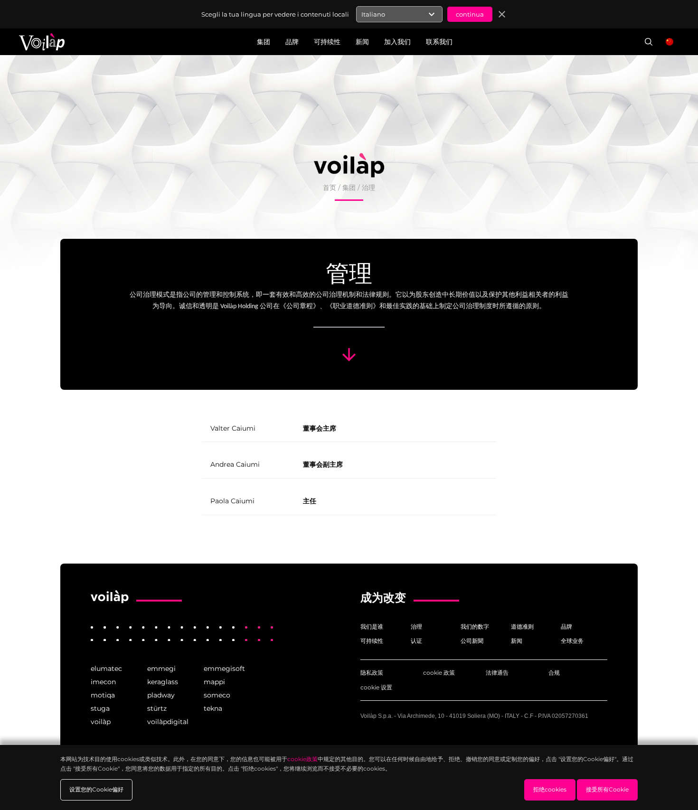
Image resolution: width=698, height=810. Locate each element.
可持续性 (371, 640)
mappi (214, 682)
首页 (329, 187)
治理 (416, 626)
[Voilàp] (110, 596)
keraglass (162, 682)
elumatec (106, 668)
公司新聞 (472, 640)
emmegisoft (224, 668)
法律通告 (497, 672)
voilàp (101, 721)
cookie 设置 (376, 687)
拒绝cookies (549, 789)
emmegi (161, 668)
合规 (554, 672)
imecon (103, 682)
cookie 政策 (439, 672)
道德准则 (522, 626)
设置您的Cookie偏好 (96, 789)
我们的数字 (475, 626)
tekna (213, 708)
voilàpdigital (168, 721)
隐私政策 (371, 672)
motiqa (103, 695)
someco (217, 695)
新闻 (516, 640)
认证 (416, 640)
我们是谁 (371, 626)
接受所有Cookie (607, 789)
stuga (100, 708)
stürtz (157, 708)
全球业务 (572, 640)
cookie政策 (302, 759)
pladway (161, 695)
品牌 (566, 626)
